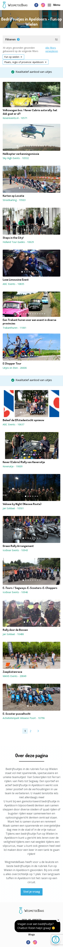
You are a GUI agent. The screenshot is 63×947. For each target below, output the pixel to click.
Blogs (31, 934)
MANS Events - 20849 (14, 676)
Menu (56, 5)
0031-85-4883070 (31, 919)
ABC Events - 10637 (13, 424)
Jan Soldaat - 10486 (13, 634)
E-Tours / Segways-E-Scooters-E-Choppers (30, 588)
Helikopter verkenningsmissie (21, 153)
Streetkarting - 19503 (14, 200)
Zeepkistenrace (12, 671)
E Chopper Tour (12, 363)
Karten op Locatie (13, 195)
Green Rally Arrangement (18, 546)
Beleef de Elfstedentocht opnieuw (23, 420)
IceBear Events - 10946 (15, 592)
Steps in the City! (13, 237)
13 (45, 146)
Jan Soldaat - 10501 (13, 508)
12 (43, 146)
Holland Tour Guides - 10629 (18, 242)
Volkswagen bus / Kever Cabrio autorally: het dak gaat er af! (30, 111)
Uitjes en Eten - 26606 (15, 367)
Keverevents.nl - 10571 (15, 118)
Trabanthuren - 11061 (14, 327)
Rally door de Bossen (15, 630)
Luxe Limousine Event (16, 279)
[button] (31, 39)
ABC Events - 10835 (13, 284)
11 (41, 146)
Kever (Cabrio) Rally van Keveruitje (24, 462)
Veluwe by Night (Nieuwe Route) (22, 504)
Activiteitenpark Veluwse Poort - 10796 (24, 718)
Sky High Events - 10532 (16, 158)
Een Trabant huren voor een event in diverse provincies (29, 321)
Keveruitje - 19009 (13, 466)
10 (42, 104)
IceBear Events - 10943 (15, 550)
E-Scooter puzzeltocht (17, 713)
